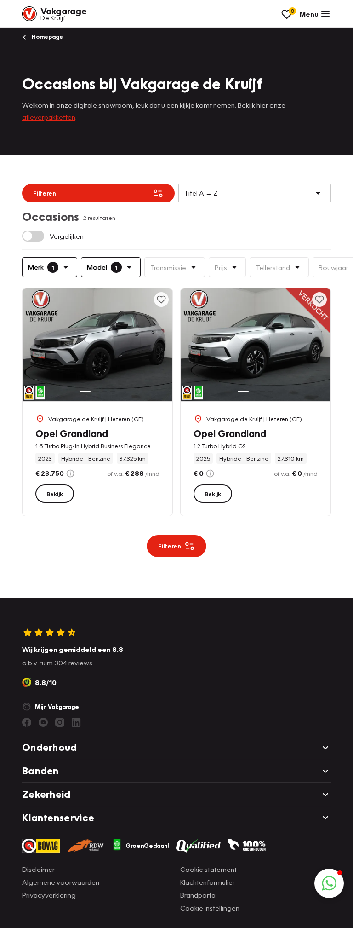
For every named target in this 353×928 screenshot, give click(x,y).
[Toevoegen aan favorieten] (161, 299)
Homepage (46, 37)
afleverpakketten (48, 117)
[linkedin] (76, 722)
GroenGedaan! (147, 845)
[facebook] (26, 722)
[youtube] (43, 722)
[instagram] (59, 722)
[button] (329, 883)
